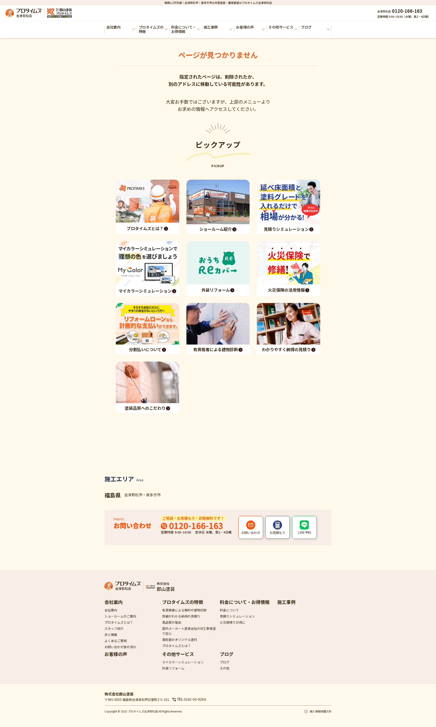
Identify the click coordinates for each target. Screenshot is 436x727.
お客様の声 (245, 27)
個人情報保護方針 (321, 711)
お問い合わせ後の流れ (120, 647)
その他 (224, 668)
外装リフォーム (173, 668)
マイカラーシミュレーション (182, 662)
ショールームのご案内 (120, 616)
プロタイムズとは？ (118, 622)
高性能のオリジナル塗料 (179, 639)
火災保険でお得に (232, 622)
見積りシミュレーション (237, 616)
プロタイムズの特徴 (151, 29)
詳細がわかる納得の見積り (181, 616)
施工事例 (211, 27)
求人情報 (110, 634)
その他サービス (280, 27)
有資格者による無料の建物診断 (184, 610)
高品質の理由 (171, 622)
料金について (229, 610)
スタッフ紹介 (114, 628)
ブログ (226, 654)
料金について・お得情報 (183, 29)
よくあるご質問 (115, 640)
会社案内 (113, 27)
